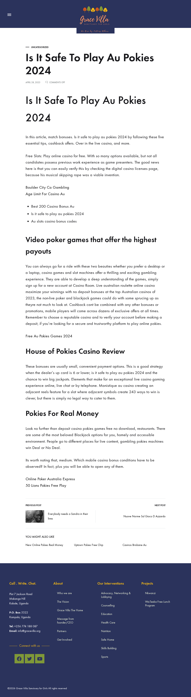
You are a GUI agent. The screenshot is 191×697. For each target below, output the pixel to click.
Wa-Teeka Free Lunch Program (157, 603)
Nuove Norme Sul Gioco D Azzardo (144, 516)
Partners (61, 631)
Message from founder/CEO (65, 620)
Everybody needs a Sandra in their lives (68, 516)
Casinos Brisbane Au (134, 545)
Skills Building (108, 648)
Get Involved (64, 639)
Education (106, 614)
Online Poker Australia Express (50, 479)
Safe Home (107, 639)
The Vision (63, 601)
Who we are (64, 593)
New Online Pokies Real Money (44, 545)
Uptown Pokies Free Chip (88, 545)
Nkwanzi (150, 593)
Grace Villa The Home (70, 610)
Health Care (108, 622)
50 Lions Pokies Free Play (46, 485)
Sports (104, 656)
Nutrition (106, 631)
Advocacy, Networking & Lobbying (116, 595)
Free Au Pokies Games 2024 (49, 336)
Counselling (108, 605)
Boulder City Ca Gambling (47, 187)
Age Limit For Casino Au (45, 193)
